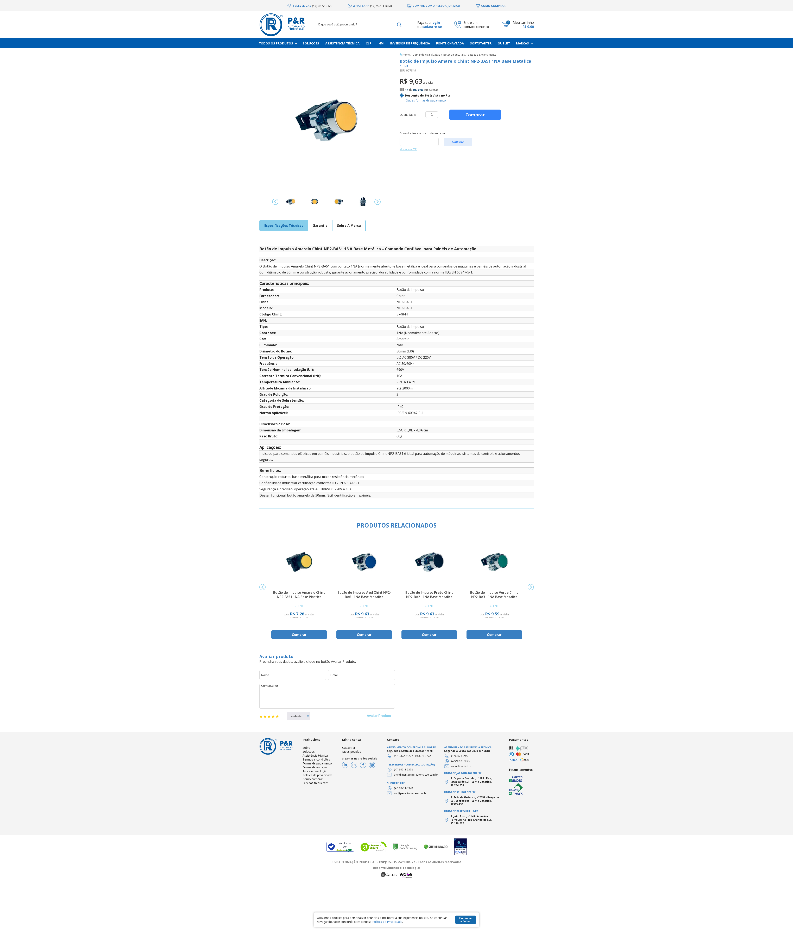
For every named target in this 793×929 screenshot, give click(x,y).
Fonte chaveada (450, 43)
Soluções (311, 43)
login (435, 22)
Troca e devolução (315, 771)
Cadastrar (348, 748)
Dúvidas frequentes (316, 783)
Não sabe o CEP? (408, 149)
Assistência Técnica (342, 43)
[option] (309, 6)
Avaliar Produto (379, 716)
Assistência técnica (315, 755)
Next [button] (377, 202)
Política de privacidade (317, 775)
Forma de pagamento (317, 763)
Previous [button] (275, 202)
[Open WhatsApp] (782, 918)
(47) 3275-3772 (422, 756)
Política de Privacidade (387, 922)
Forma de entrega (315, 767)
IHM (381, 43)
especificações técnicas (283, 225)
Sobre (306, 748)
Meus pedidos (351, 751)
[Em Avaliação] (460, 846)
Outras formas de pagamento (426, 100)
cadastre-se (432, 27)
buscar (399, 24)
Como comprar (313, 779)
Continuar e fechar (465, 920)
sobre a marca (349, 225)
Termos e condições (316, 759)
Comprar (475, 115)
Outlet (504, 43)
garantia (320, 225)
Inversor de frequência (410, 43)
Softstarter (480, 43)
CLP (368, 43)
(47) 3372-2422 (402, 756)
